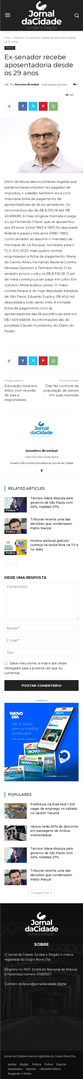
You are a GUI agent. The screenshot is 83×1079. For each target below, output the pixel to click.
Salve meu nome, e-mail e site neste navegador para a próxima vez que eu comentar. (35, 668)
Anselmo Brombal (27, 84)
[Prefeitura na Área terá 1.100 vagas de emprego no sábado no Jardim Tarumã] (15, 811)
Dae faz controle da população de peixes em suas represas (61, 390)
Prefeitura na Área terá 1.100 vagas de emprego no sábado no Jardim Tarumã (53, 808)
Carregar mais (40, 892)
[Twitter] (33, 106)
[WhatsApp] (53, 106)
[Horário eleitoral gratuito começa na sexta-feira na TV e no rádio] (15, 547)
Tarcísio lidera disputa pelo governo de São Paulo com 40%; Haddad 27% (51, 502)
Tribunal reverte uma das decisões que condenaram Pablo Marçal (51, 523)
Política (18, 37)
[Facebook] (22, 106)
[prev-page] (7, 562)
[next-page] (14, 562)
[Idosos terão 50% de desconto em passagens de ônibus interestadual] (15, 833)
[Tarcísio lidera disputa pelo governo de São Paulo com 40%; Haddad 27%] (15, 504)
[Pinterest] (43, 106)
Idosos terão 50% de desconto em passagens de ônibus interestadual (54, 831)
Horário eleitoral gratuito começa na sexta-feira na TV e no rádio (54, 545)
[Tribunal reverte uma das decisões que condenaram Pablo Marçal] (15, 526)
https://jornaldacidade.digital (41, 456)
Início (7, 37)
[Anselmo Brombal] (7, 84)
